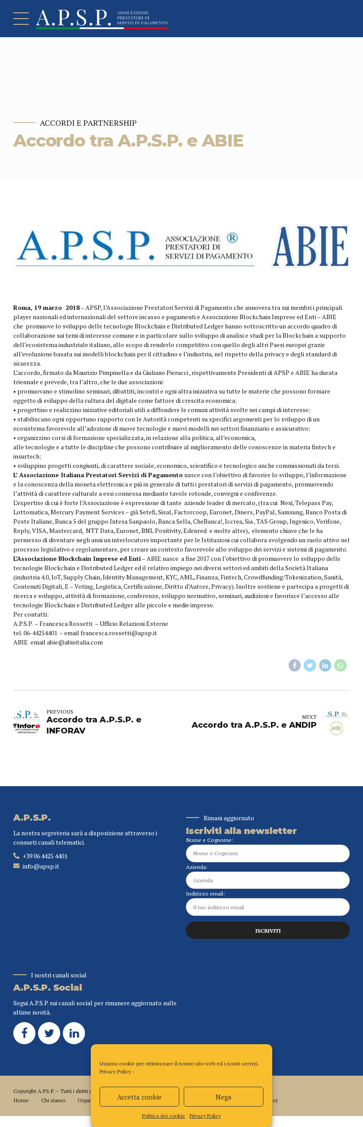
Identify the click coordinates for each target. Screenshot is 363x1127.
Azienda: (197, 867)
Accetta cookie (139, 1096)
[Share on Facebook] (295, 665)
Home (21, 1100)
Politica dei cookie (163, 1115)
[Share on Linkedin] (325, 665)
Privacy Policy (115, 1071)
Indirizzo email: (205, 893)
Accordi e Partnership (88, 123)
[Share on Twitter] (310, 665)
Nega (224, 1096)
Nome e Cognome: (209, 840)
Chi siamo (53, 1100)
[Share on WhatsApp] (340, 665)
